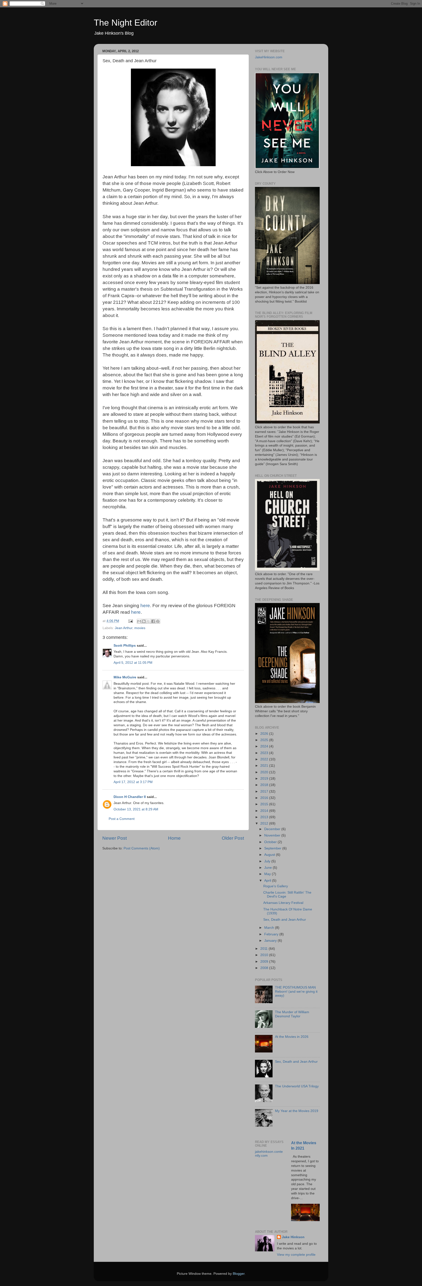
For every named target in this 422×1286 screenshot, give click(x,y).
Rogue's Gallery (275, 886)
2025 (264, 740)
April (268, 880)
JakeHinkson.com (268, 57)
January (271, 940)
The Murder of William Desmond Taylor (292, 1014)
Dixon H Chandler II (130, 797)
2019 (264, 778)
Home (174, 838)
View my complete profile (296, 1254)
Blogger (238, 1274)
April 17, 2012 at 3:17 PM (133, 782)
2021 (264, 765)
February (271, 934)
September (273, 848)
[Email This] (139, 621)
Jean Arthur (123, 628)
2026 (264, 733)
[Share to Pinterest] (157, 621)
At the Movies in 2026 (291, 1037)
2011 (264, 948)
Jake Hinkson (293, 1237)
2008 (264, 968)
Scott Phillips (125, 645)
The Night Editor (125, 23)
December (272, 829)
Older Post (233, 838)
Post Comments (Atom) (142, 848)
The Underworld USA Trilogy (297, 1086)
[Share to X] (148, 621)
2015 (264, 804)
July (267, 861)
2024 (264, 746)
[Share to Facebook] (153, 621)
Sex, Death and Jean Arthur (284, 919)
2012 (264, 823)
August (270, 855)
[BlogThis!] (143, 621)
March (269, 927)
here (145, 605)
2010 (264, 955)
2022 (264, 759)
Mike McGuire (125, 677)
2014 (264, 811)
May (268, 874)
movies (139, 628)
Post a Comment (122, 819)
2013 (264, 817)
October (271, 842)
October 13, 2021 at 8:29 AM (136, 809)
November (272, 835)
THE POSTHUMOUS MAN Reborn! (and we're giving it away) (296, 991)
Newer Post (114, 838)
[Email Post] (130, 621)
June (268, 867)
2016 (264, 798)
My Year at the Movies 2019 (296, 1111)
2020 (264, 772)
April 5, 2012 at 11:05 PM (133, 662)
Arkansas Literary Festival (283, 903)
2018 (264, 785)
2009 (264, 961)
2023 (264, 753)
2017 (264, 791)
